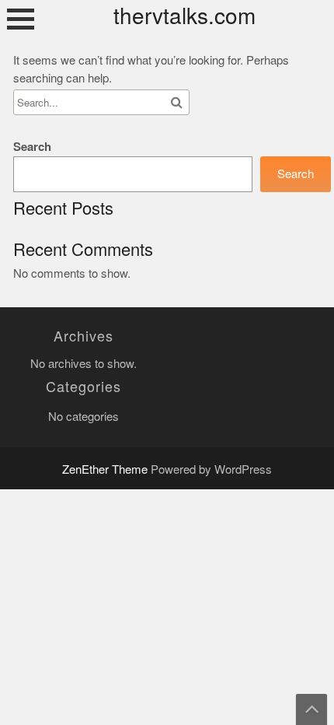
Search (32, 146)
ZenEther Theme (106, 469)
